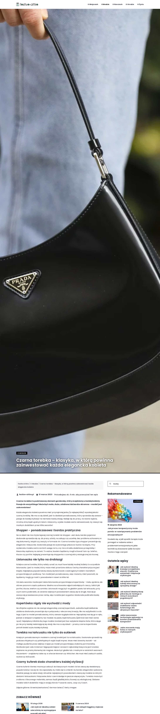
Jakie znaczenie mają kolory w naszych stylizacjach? (130, 630)
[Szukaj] (110, 483)
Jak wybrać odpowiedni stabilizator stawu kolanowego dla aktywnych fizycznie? (130, 606)
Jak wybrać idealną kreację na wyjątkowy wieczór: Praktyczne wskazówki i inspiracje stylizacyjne (130, 571)
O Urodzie (130, 4)
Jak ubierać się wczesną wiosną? (123, 528)
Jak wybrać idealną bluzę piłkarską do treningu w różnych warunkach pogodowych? (131, 595)
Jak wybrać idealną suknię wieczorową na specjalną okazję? (130, 583)
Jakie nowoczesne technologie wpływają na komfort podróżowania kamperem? (131, 618)
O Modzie (105, 4)
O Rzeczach (117, 4)
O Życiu (140, 4)
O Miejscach (93, 4)
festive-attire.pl (26, 494)
